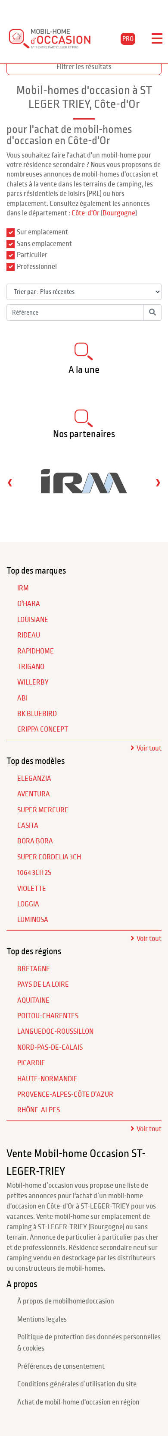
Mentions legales (42, 1319)
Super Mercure (42, 810)
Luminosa (32, 920)
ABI (22, 698)
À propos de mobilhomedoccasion (65, 1301)
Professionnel (37, 267)
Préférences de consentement (61, 1366)
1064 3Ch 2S (34, 873)
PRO (128, 38)
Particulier (32, 255)
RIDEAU (28, 635)
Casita (27, 826)
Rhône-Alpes (38, 1110)
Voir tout (149, 748)
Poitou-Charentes (47, 1016)
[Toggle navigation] (157, 38)
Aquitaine (33, 1000)
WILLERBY (33, 682)
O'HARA (28, 604)
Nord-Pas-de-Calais (50, 1047)
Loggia (28, 904)
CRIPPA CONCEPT (42, 729)
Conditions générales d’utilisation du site (77, 1384)
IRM (23, 588)
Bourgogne (119, 213)
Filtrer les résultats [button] (84, 67)
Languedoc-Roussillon (55, 1031)
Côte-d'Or (86, 213)
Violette (31, 889)
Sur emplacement (42, 232)
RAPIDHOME (35, 651)
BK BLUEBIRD (37, 714)
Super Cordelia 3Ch (49, 857)
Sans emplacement (44, 244)
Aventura (33, 794)
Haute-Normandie (47, 1079)
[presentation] (9, 482)
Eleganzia (34, 779)
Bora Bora (35, 841)
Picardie (31, 1063)
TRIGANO (30, 667)
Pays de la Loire (43, 984)
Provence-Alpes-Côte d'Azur (65, 1094)
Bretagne (33, 969)
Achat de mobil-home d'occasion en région (78, 1402)
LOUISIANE (32, 620)
